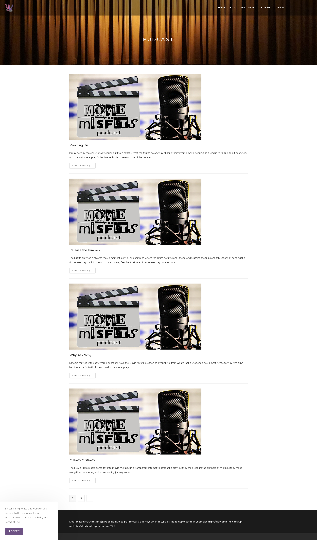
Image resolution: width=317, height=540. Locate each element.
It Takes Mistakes (82, 460)
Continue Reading (84, 166)
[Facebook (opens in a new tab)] (301, 8)
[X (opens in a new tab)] (297, 8)
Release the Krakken (84, 250)
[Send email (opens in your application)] (311, 8)
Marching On (78, 145)
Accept (14, 531)
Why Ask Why (80, 355)
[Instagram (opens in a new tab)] (306, 8)
